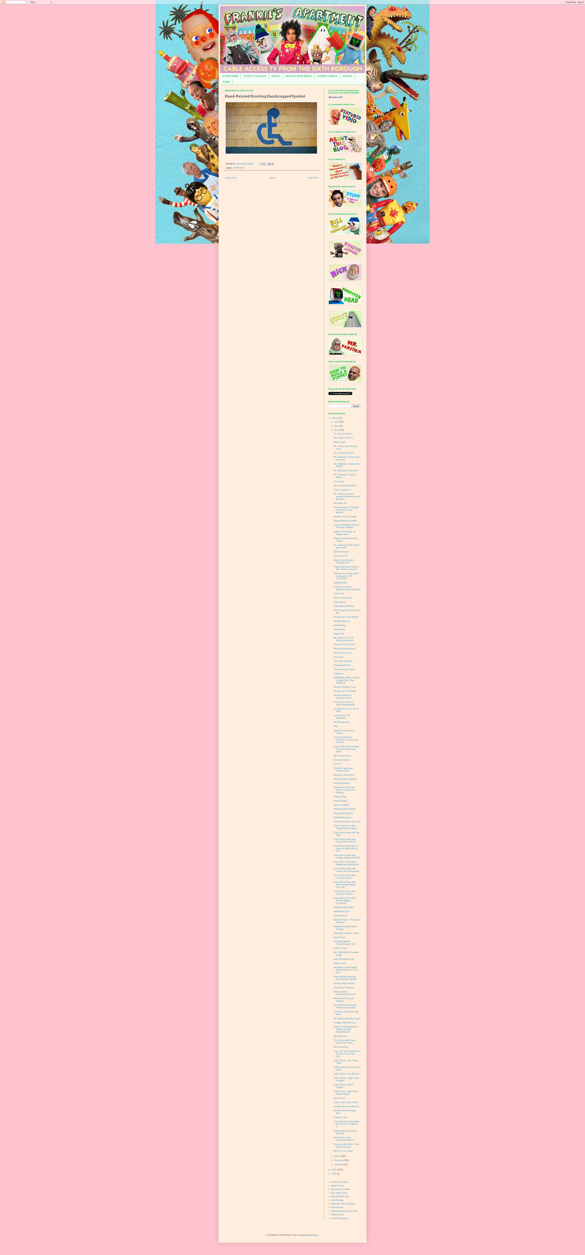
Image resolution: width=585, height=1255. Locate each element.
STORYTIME (230, 76)
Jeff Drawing (340, 625)
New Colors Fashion (343, 438)
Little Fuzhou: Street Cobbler (343, 1085)
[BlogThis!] (263, 164)
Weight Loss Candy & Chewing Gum (344, 561)
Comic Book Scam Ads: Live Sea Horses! (345, 876)
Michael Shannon (342, 621)
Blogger (314, 1235)
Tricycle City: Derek (343, 597)
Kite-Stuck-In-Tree (342, 653)
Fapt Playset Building (344, 606)
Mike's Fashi (340, 442)
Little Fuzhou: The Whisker (347, 1074)
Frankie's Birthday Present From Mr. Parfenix (346, 526)
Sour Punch (339, 1098)
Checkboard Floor (342, 665)
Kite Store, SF (340, 503)
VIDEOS (347, 76)
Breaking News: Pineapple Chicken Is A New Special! (346, 510)
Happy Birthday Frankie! (345, 520)
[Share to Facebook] (269, 164)
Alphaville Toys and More (343, 1203)
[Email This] (260, 164)
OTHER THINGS (327, 76)
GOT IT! (338, 764)
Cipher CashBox (341, 805)
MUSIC (275, 76)
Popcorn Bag (340, 796)
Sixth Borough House (344, 959)
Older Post (313, 177)
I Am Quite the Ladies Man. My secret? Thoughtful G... (347, 1124)
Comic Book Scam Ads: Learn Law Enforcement (346, 869)
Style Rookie (337, 1207)
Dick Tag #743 (340, 556)
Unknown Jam (340, 1117)
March (337, 1156)
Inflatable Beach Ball (343, 907)
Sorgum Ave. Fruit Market (346, 617)
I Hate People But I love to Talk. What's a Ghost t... (346, 568)
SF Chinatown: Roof (343, 453)
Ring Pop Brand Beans (345, 648)
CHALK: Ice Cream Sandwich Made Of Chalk (347, 588)
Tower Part (339, 593)
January (338, 1164)
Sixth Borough (340, 801)
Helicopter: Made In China (346, 933)
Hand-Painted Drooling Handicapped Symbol (345, 977)
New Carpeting (341, 1047)
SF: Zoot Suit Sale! (343, 433)
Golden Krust (337, 1214)
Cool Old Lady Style (343, 661)
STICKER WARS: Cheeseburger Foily (344, 942)
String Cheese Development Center (345, 992)
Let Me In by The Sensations (342, 716)
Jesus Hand (339, 629)
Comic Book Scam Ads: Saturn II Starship (345, 892)
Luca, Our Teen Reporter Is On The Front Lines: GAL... (347, 1054)
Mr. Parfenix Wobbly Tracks (347, 1018)
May (336, 426)
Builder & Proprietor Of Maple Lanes (344, 532)
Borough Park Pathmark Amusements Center (345, 1006)
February (339, 1160)
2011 (334, 1173)
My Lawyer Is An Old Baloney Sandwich (344, 639)
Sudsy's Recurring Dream (346, 1102)
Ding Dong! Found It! (344, 987)
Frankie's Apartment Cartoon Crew (343, 769)
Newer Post (231, 177)
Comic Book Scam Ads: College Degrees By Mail (347, 856)
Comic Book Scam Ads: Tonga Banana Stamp (345, 826)
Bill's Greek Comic (342, 755)
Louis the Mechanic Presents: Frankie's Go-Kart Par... (346, 740)
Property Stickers (342, 783)
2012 (334, 1169)
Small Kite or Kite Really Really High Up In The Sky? (345, 970)
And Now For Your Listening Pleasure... (345, 1138)
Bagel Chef (339, 633)
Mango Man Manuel (343, 813)
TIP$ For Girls (340, 948)
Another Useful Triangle (345, 516)
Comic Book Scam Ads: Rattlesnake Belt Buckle (346, 863)
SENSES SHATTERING (345, 809)
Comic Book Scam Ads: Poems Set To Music (345, 840)
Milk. (336, 726)
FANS (226, 81)
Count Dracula (340, 915)
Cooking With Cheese (344, 983)
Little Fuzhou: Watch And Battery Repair (346, 1092)
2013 (334, 418)
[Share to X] (266, 164)
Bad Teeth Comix (339, 1193)
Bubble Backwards (342, 817)
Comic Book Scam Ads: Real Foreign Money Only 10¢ (345, 884)
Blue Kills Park (340, 1036)
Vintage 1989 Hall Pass (345, 1022)
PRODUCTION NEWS (298, 76)
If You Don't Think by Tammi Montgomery (344, 703)
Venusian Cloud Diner (344, 775)
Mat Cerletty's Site (340, 1196)
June (337, 422)
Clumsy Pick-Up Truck (344, 644)
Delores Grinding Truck (345, 687)
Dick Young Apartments (345, 485)
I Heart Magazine (339, 1218)
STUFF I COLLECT (254, 76)
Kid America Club (339, 1182)
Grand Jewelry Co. (343, 489)
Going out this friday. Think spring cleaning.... (346, 1145)
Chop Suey (339, 481)
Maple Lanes (340, 963)
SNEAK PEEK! (340, 583)
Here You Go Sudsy (343, 1151)
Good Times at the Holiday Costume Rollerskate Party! (346, 749)
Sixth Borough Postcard (345, 779)
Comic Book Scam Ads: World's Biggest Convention (345, 900)
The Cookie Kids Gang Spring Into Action (344, 1041)
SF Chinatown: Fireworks (346, 470)
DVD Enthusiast (341, 551)
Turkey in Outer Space (344, 669)
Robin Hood (339, 937)
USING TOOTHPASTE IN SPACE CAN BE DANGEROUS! (346, 1029)
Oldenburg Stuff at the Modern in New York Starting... (344, 790)
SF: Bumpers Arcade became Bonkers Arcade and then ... (347, 496)
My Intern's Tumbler (340, 1189)
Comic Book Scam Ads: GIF (347, 821)
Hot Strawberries (342, 722)
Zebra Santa (340, 602)
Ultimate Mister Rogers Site (344, 1211)
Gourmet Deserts (342, 760)
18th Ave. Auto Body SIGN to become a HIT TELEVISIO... (346, 576)
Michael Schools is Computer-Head (342, 696)
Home (272, 177)
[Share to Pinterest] (272, 164)
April (336, 430)
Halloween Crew (341, 911)
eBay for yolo (337, 1185)
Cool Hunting (337, 1200)
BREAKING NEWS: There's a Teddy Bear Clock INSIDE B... (347, 680)
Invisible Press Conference (346, 1106)
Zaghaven (338, 673)
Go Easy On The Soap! (345, 691)
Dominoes (338, 657)
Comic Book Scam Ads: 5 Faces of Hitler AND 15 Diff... (346, 848)
